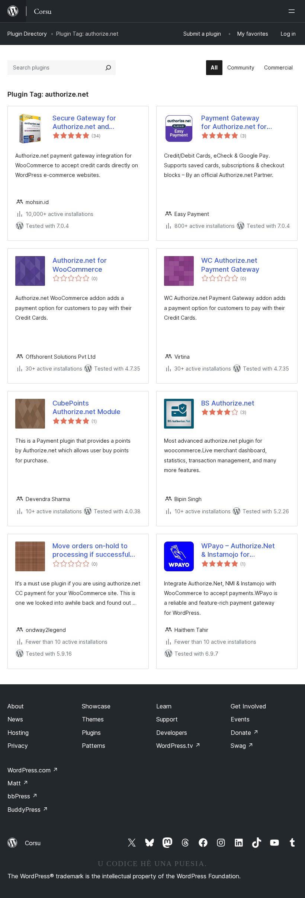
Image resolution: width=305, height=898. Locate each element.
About (15, 706)
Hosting (18, 732)
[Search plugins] (108, 67)
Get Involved (248, 706)
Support (167, 719)
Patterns (93, 745)
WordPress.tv (178, 745)
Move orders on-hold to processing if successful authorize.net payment (91, 550)
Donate (245, 732)
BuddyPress (27, 809)
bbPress (22, 796)
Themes (93, 719)
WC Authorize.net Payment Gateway (230, 264)
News (15, 719)
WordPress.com (32, 770)
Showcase (96, 706)
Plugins (91, 732)
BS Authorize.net (227, 403)
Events (240, 719)
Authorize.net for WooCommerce (79, 264)
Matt (17, 783)
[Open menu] (293, 11)
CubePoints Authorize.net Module (86, 407)
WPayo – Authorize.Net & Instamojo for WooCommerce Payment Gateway (241, 550)
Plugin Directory (27, 33)
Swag (242, 745)
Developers (171, 732)
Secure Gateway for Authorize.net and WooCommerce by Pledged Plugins (96, 122)
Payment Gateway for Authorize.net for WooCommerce (234, 122)
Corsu (33, 843)
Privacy (17, 745)
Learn (163, 706)
